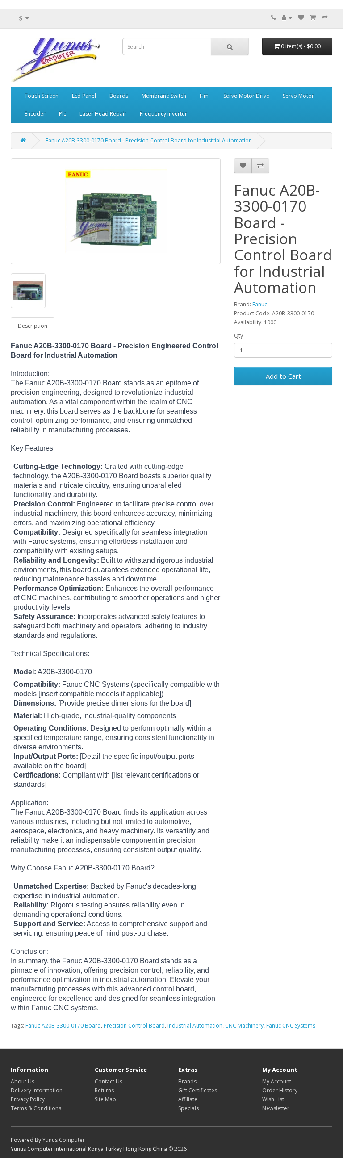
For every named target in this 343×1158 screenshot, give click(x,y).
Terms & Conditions (36, 1108)
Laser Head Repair (102, 113)
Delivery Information (37, 1090)
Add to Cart (283, 376)
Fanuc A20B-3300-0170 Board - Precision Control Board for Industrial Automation (149, 140)
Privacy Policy (28, 1099)
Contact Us (108, 1081)
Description (32, 326)
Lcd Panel (84, 96)
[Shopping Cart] (313, 17)
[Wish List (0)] (301, 17)
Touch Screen (42, 96)
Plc (62, 113)
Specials (188, 1108)
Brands (187, 1081)
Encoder (35, 113)
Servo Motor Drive (246, 96)
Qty (238, 335)
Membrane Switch (164, 96)
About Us (22, 1081)
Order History (279, 1090)
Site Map (105, 1099)
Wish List (273, 1099)
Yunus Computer (63, 1140)
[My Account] (287, 17)
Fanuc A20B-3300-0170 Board (63, 1025)
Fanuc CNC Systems (290, 1025)
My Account (276, 1081)
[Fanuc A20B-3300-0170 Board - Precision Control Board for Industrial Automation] (116, 211)
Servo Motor (298, 96)
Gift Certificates (197, 1090)
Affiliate (187, 1099)
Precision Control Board (134, 1025)
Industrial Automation (194, 1025)
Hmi (205, 96)
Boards (118, 96)
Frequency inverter (163, 113)
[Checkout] (325, 17)
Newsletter (275, 1108)
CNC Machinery (244, 1025)
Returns (104, 1090)
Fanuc (259, 304)
